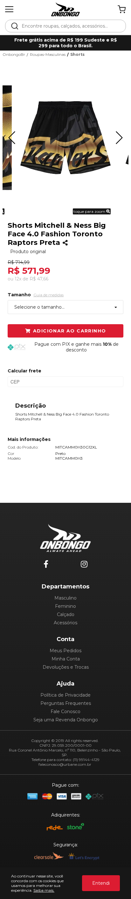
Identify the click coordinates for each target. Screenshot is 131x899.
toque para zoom (89, 211)
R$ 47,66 (39, 279)
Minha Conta (66, 659)
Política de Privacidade (65, 695)
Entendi (101, 883)
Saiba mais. (43, 890)
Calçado (65, 614)
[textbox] (70, 26)
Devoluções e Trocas (66, 667)
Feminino (65, 606)
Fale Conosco (65, 711)
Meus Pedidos (65, 650)
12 (18, 279)
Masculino (65, 598)
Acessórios (65, 623)
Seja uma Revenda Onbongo (65, 720)
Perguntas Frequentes (65, 703)
